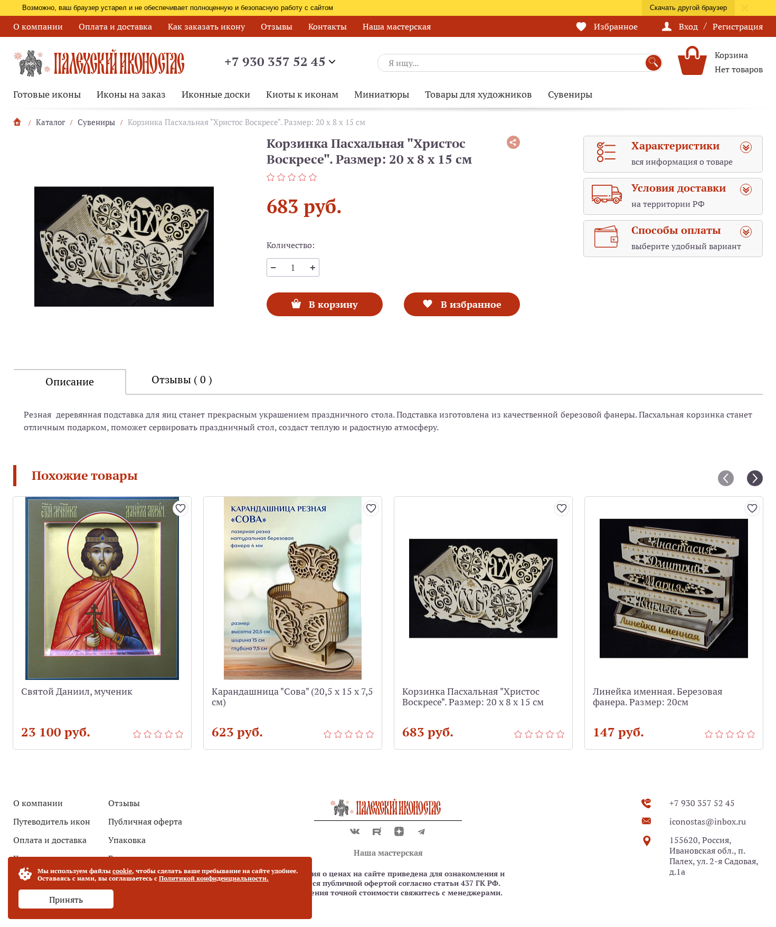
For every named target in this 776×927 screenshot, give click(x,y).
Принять (66, 899)
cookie (122, 871)
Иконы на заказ (131, 94)
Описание (69, 382)
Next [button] (755, 478)
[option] (124, 246)
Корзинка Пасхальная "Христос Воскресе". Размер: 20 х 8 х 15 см (473, 697)
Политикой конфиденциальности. (214, 878)
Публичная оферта (145, 821)
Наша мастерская (397, 26)
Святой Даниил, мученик (77, 691)
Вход (688, 26)
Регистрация (738, 26)
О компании (38, 26)
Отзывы (276, 26)
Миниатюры (381, 94)
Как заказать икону (206, 26)
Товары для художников (478, 94)
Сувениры (570, 94)
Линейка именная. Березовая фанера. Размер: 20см (658, 697)
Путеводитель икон (51, 821)
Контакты (327, 26)
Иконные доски (216, 94)
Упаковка (127, 840)
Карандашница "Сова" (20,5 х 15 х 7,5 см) (292, 697)
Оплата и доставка (115, 26)
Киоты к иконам (302, 94)
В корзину (333, 301)
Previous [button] (726, 478)
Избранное (616, 26)
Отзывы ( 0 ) (182, 379)
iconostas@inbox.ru (707, 821)
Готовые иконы (47, 94)
